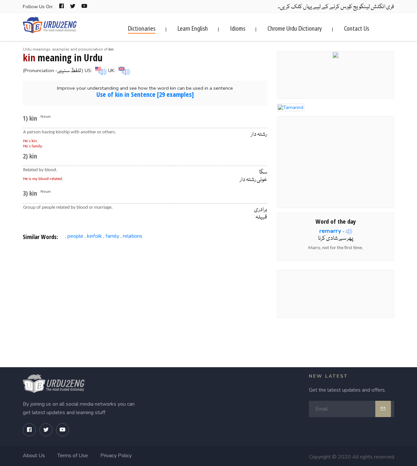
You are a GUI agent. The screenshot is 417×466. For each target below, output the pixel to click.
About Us (34, 455)
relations (132, 236)
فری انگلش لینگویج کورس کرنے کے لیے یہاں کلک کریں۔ (336, 7)
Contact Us (356, 28)
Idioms (237, 28)
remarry (330, 231)
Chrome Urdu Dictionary (294, 28)
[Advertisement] (145, 298)
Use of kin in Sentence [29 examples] (145, 94)
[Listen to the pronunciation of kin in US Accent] (100, 70)
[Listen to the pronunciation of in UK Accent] (123, 70)
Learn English (193, 28)
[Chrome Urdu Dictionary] (335, 54)
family (112, 236)
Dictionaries (141, 28)
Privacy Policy (116, 455)
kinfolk (94, 236)
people (75, 236)
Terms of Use (72, 455)
